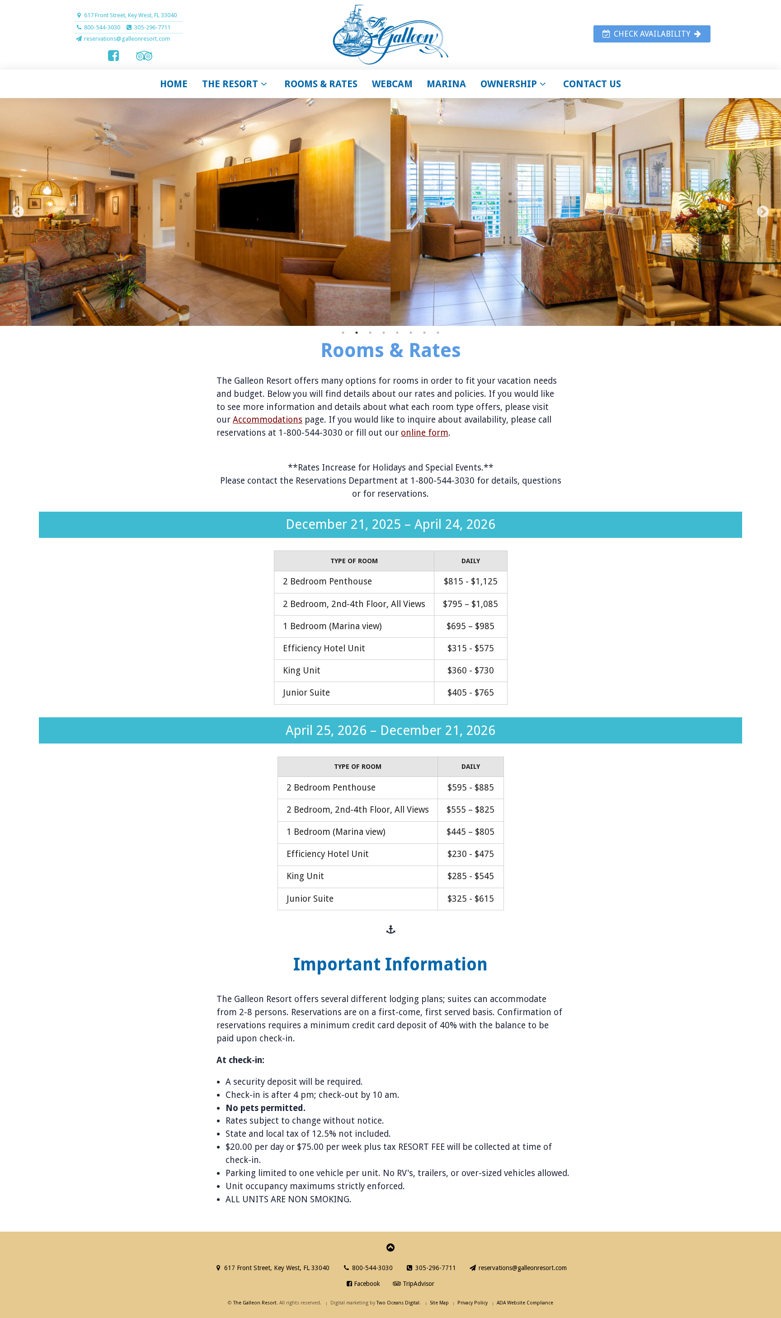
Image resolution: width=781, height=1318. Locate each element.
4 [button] (383, 332)
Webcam (392, 83)
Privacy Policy (472, 1303)
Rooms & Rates (321, 83)
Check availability (652, 33)
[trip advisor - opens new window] (144, 55)
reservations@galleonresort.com (522, 1267)
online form (424, 433)
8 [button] (437, 332)
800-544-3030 (371, 1267)
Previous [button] (18, 212)
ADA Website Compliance (525, 1303)
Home (174, 83)
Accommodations (267, 419)
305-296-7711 (151, 27)
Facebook (366, 1283)
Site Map (439, 1303)
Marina (446, 83)
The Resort (230, 83)
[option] (390, 212)
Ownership (508, 83)
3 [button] (370, 332)
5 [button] (397, 332)
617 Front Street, (275, 1267)
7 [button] (424, 332)
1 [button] (343, 332)
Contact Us (592, 83)
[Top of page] (390, 1246)
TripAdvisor (417, 1283)
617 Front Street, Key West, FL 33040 (130, 15)
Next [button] (763, 212)
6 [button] (410, 332)
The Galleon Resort (255, 1303)
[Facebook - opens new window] (113, 55)
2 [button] (356, 332)
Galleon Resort (390, 35)
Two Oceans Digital (397, 1303)
